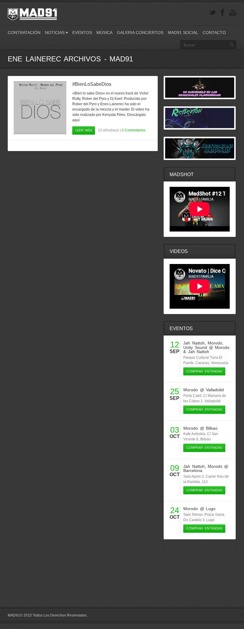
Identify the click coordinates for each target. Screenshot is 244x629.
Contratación (24, 32)
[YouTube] (232, 12)
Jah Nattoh (193, 343)
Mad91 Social (183, 32)
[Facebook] (222, 12)
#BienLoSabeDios (91, 84)
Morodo (215, 343)
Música (104, 32)
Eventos (82, 32)
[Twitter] (212, 12)
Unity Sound (195, 347)
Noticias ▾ (56, 32)
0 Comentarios (134, 130)
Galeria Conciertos (140, 32)
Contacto (214, 32)
